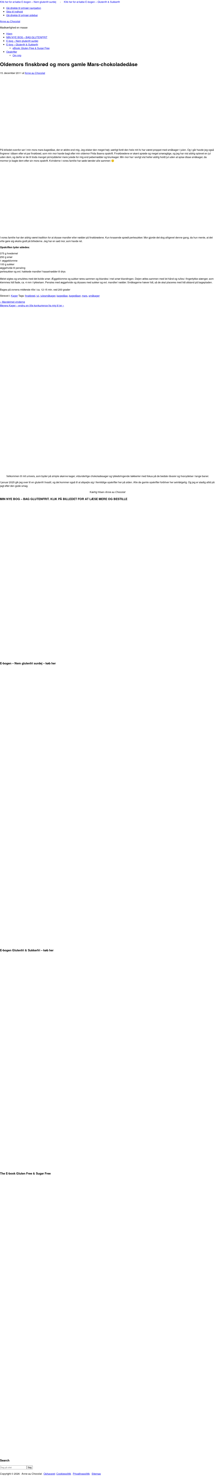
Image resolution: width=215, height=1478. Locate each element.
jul (38, 295)
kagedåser (75, 295)
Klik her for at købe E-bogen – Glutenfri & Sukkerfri (92, 2)
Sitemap (96, 1473)
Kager (14, 295)
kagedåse (62, 295)
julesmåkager (47, 295)
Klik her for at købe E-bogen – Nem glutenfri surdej (28, 2)
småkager (94, 295)
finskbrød (30, 295)
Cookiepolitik (63, 1473)
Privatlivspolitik (81, 1473)
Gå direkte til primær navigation (23, 8)
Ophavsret (49, 1473)
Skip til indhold (14, 11)
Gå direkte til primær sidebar (22, 15)
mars (84, 295)
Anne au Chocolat (10, 21)
